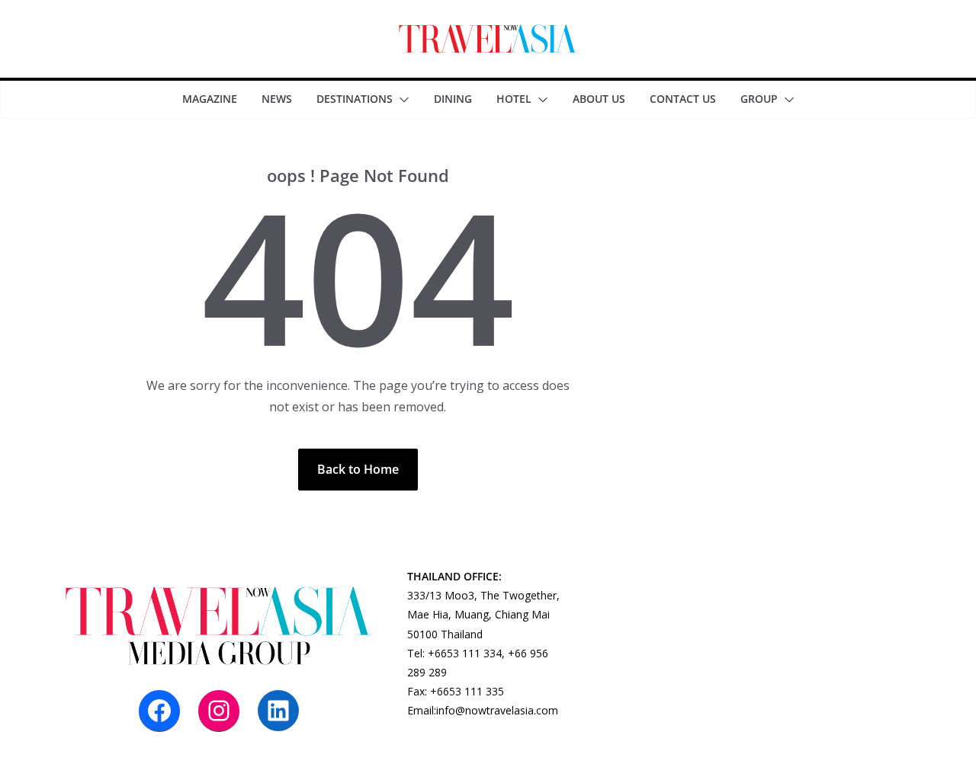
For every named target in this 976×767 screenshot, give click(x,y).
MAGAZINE (209, 98)
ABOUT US (599, 98)
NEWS (277, 98)
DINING (453, 98)
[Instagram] (218, 710)
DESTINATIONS (354, 98)
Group (759, 98)
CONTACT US (683, 98)
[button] (401, 99)
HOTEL (513, 98)
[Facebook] (159, 710)
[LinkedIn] (278, 710)
